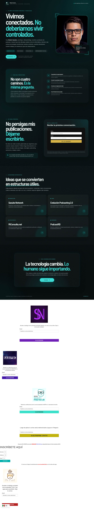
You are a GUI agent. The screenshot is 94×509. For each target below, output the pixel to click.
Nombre (2, 451)
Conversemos (10, 56)
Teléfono (2, 455)
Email (1, 458)
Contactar (46, 280)
